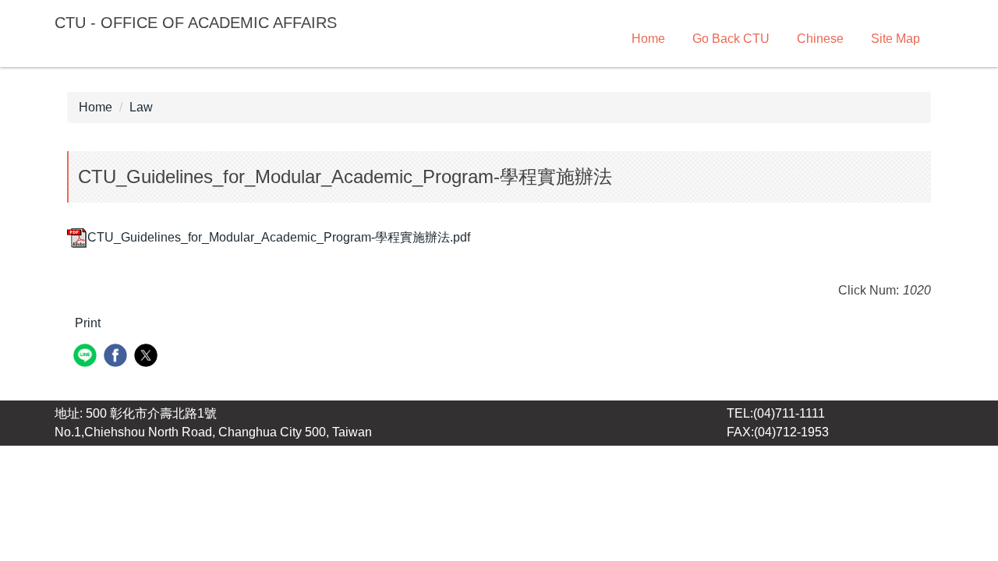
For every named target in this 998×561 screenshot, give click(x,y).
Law (141, 107)
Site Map (895, 38)
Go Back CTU (731, 38)
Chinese (820, 38)
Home (648, 38)
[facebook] (117, 357)
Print (88, 323)
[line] (87, 357)
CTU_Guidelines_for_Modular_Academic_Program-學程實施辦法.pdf (278, 237)
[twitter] (147, 357)
